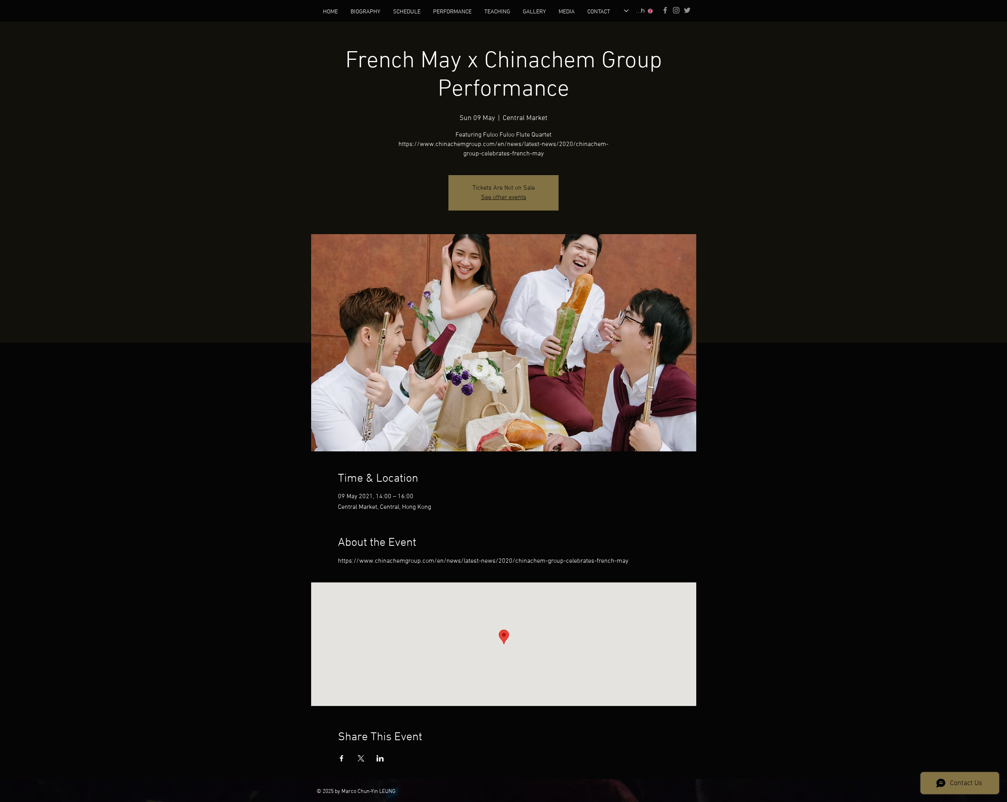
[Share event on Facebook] (341, 758)
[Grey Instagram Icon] (676, 10)
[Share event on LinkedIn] (380, 758)
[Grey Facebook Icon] (665, 10)
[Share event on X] (361, 758)
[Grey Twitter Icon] (687, 10)
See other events (503, 197)
